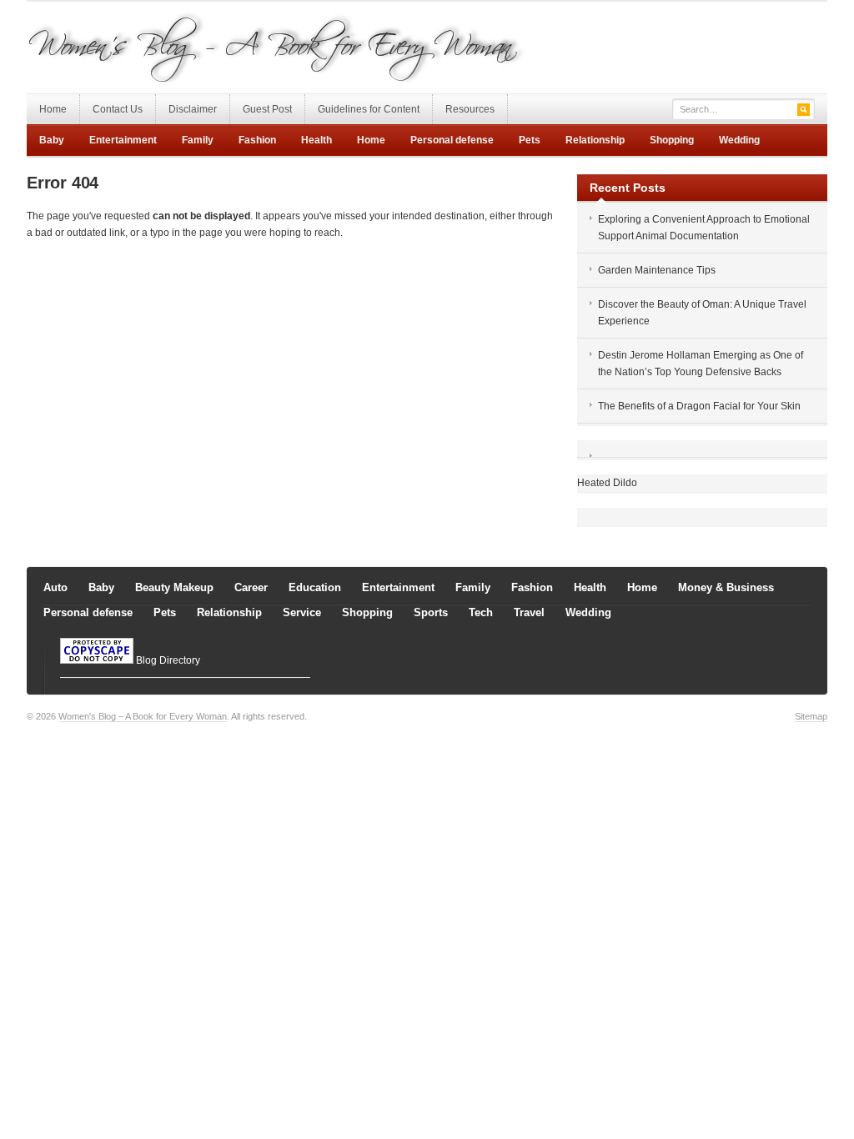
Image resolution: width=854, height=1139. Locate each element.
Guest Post (267, 109)
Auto (55, 587)
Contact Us (118, 109)
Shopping (672, 140)
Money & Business (726, 587)
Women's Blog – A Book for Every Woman (142, 716)
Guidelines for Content (368, 109)
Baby (51, 140)
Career (251, 587)
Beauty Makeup (174, 587)
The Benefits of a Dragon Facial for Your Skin (699, 406)
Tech (481, 612)
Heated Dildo (607, 483)
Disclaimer (192, 109)
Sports (431, 612)
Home (53, 109)
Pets (529, 140)
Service (302, 612)
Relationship (595, 140)
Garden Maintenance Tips (657, 270)
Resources (470, 109)
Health (316, 140)
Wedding (739, 140)
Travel (529, 612)
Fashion (257, 140)
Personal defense (452, 140)
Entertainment (123, 140)
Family (198, 140)
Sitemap (811, 716)
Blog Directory (168, 660)
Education (315, 587)
